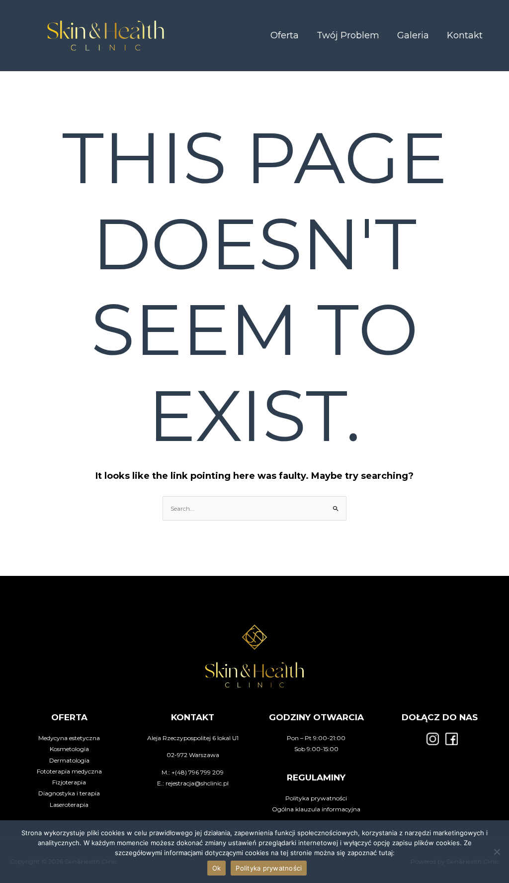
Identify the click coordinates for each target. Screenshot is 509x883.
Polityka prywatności (316, 798)
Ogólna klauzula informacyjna (316, 809)
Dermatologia (69, 760)
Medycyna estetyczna (69, 738)
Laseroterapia (69, 804)
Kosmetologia (69, 749)
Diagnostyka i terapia (69, 793)
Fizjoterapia (69, 782)
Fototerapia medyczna (69, 771)
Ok (216, 868)
